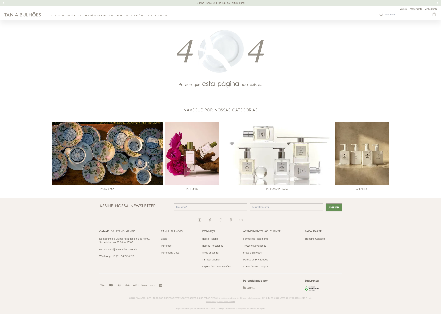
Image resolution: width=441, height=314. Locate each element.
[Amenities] (362, 153)
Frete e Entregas (252, 252)
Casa (164, 238)
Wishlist (403, 9)
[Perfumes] (192, 153)
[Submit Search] (381, 14)
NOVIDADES (57, 16)
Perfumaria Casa (170, 252)
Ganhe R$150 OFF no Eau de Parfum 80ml (220, 3)
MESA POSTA (74, 16)
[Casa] (107, 153)
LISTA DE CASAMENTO (158, 16)
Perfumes (166, 245)
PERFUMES (122, 16)
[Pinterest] (231, 220)
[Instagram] (199, 220)
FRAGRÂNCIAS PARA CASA (99, 16)
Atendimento (416, 9)
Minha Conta (431, 9)
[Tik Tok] (210, 220)
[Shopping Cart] (434, 14)
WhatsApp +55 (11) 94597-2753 (116, 256)
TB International (211, 259)
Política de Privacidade (255, 259)
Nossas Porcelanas (212, 245)
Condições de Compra (255, 266)
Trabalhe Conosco (315, 238)
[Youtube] (241, 220)
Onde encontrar (210, 252)
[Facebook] (220, 220)
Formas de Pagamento (255, 238)
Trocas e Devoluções (254, 245)
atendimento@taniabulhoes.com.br (118, 249)
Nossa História (210, 238)
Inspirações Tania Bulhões (216, 266)
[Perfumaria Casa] (277, 153)
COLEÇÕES (137, 16)
